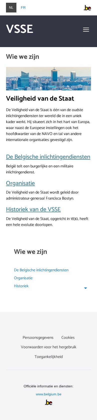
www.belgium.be (48, 394)
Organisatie (20, 183)
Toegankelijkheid (49, 356)
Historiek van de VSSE (33, 209)
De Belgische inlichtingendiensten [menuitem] (41, 271)
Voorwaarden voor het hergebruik (48, 347)
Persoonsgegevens (38, 337)
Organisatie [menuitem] (23, 278)
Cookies (68, 337)
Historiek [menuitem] (21, 286)
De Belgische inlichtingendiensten (48, 157)
